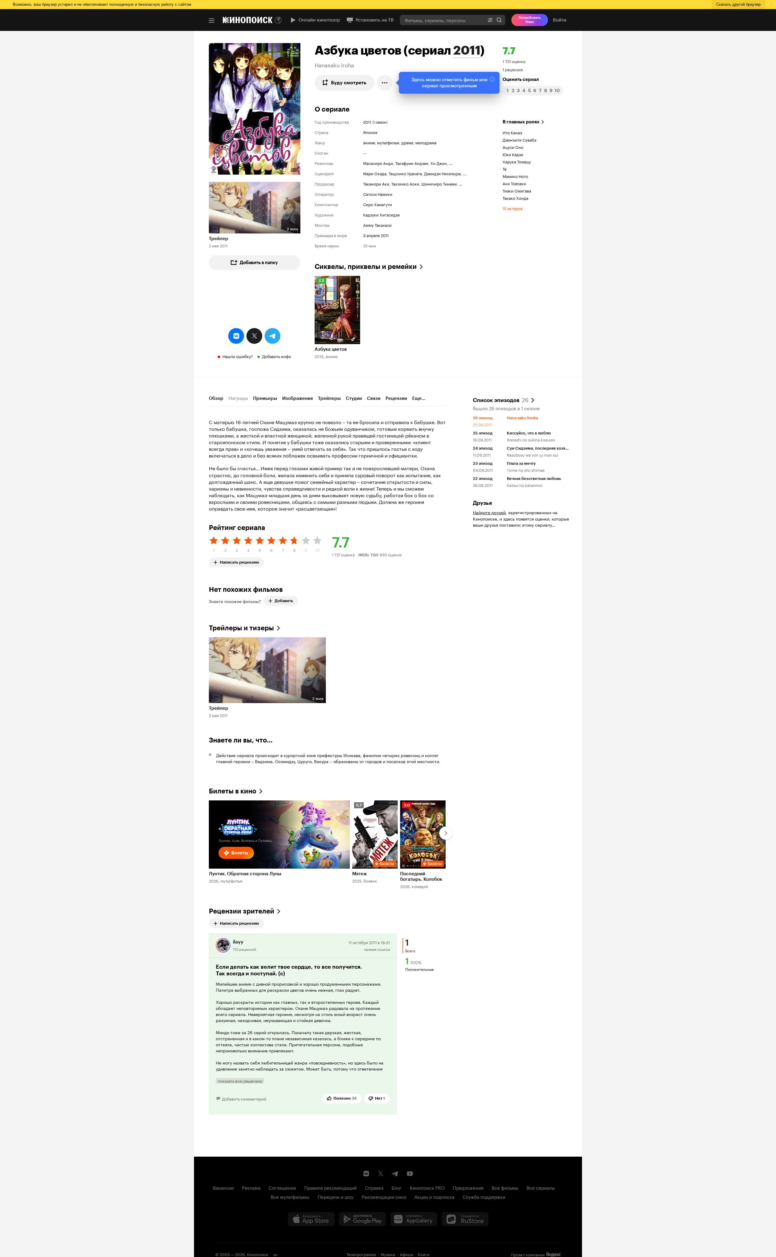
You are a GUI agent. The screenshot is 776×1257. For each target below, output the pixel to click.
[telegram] (272, 336)
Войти (559, 20)
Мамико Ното (515, 176)
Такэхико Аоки (405, 183)
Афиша (406, 1254)
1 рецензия (513, 69)
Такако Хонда (515, 198)
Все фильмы (505, 1187)
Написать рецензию (239, 561)
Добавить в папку (259, 262)
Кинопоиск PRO (427, 1187)
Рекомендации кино (384, 1196)
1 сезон (379, 122)
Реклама (251, 1187)
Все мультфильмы (290, 1196)
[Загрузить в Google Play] (362, 1219)
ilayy (238, 942)
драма (407, 142)
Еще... (418, 398)
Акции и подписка (434, 1196)
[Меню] (211, 20)
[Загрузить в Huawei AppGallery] (413, 1219)
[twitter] (254, 336)
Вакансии (223, 1187)
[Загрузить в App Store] (311, 1219)
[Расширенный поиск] (490, 20)
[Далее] (446, 833)
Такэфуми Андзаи (411, 163)
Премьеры (265, 398)
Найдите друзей (489, 512)
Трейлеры (329, 398)
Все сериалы (541, 1187)
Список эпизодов (500, 400)
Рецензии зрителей (241, 911)
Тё (505, 169)
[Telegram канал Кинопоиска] (395, 1173)
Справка (374, 1187)
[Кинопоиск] (248, 20)
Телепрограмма (361, 1254)
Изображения (297, 398)
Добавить (284, 600)
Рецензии (396, 398)
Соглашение (282, 1187)
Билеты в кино (232, 791)
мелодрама (425, 142)
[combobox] (442, 20)
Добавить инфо (276, 356)
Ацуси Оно (513, 147)
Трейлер (218, 238)
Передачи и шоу (335, 1196)
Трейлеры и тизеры (241, 628)
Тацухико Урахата (405, 173)
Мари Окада (374, 173)
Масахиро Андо (378, 163)
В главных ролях (521, 122)
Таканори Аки (376, 183)
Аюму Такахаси (377, 225)
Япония (370, 132)
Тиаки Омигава (517, 190)
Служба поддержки (484, 1196)
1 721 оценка (514, 61)
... (451, 163)
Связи (373, 398)
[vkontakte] (236, 336)
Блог (397, 1187)
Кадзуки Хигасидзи (381, 214)
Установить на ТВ (375, 20)
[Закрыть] (492, 79)
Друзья (482, 503)
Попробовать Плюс (530, 20)
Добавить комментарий (244, 1098)
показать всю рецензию (240, 1081)
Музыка (388, 1254)
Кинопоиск (257, 1254)
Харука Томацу (517, 161)
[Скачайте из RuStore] (465, 1219)
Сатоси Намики (377, 194)
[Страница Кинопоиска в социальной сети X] (380, 1173)
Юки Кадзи (513, 154)
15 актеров (513, 208)
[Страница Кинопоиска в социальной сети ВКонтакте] (366, 1173)
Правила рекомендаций (330, 1187)
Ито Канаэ (512, 132)
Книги (424, 1254)
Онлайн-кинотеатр (319, 20)
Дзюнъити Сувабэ (519, 139)
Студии (354, 398)
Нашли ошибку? (237, 356)
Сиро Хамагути (377, 204)
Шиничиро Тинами (439, 183)
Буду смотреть (348, 82)
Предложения (468, 1187)
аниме (369, 142)
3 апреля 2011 (376, 235)
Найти (499, 20)
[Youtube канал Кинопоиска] (409, 1173)
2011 (466, 50)
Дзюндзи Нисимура (442, 173)
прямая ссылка (377, 949)
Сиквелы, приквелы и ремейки (366, 267)
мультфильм (388, 142)
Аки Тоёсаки (514, 183)
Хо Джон (438, 163)
